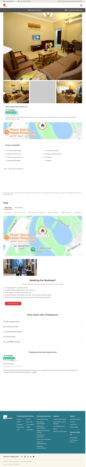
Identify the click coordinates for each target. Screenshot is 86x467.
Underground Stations (37, 212)
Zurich (28, 419)
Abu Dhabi (30, 429)
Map (5, 169)
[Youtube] (33, 456)
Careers (72, 422)
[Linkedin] (31, 456)
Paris (18, 429)
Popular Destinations (59, 419)
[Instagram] (28, 456)
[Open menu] (81, 5)
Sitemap (16, 464)
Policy (10, 464)
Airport (9, 212)
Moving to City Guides (60, 431)
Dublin (19, 422)
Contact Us (73, 424)
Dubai (28, 427)
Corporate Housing (42, 419)
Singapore (20, 424)
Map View (8, 207)
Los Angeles (30, 424)
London (19, 419)
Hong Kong (20, 427)
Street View (19, 207)
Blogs (55, 429)
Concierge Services (59, 426)
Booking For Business (16, 169)
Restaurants (80, 212)
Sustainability (74, 427)
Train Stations (21, 212)
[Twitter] (25, 456)
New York (29, 422)
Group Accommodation (44, 439)
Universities (67, 212)
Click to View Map (41, 235)
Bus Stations (54, 212)
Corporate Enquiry (13, 303)
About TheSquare (75, 419)
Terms (5, 464)
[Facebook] (22, 457)
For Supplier (74, 437)
